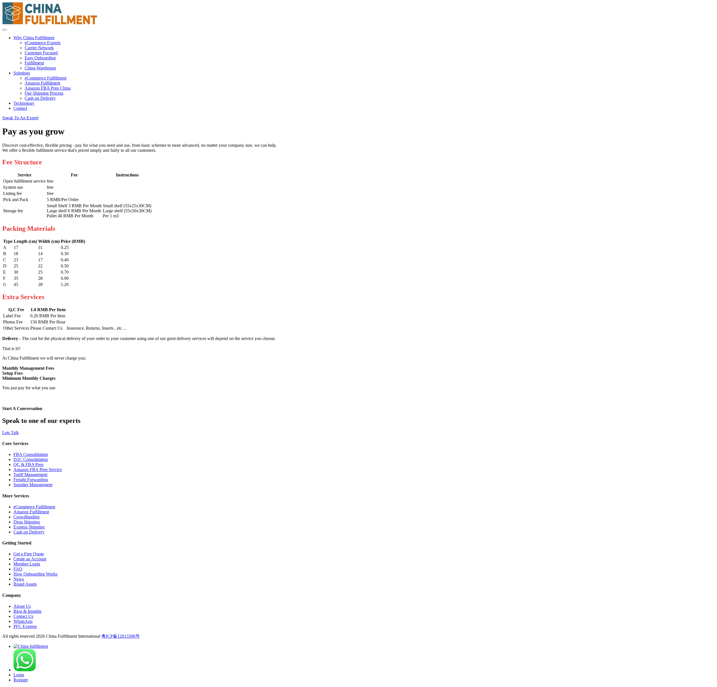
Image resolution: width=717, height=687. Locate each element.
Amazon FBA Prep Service (37, 469)
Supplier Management (32, 484)
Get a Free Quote (28, 553)
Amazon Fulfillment (42, 83)
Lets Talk (10, 432)
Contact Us (23, 616)
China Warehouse (40, 68)
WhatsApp (22, 621)
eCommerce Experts (42, 42)
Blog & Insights (27, 611)
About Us (22, 606)
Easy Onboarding (40, 57)
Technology (23, 103)
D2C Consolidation (30, 459)
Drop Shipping (26, 522)
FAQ (17, 569)
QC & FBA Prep (28, 464)
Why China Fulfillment (33, 37)
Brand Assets (25, 584)
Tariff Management (30, 474)
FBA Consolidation (30, 454)
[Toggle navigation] (4, 30)
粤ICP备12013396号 (120, 636)
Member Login (26, 564)
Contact (20, 108)
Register (20, 679)
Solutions (21, 73)
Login (18, 674)
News (18, 579)
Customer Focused (41, 52)
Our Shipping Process (44, 93)
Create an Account (29, 558)
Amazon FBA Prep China (48, 88)
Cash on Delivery (40, 98)
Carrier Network (39, 47)
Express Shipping (29, 527)
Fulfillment (34, 62)
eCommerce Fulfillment (45, 78)
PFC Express (25, 626)
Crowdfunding (26, 516)
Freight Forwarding (30, 479)
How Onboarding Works (35, 574)
